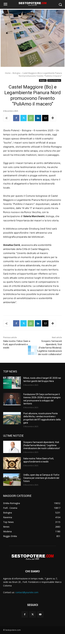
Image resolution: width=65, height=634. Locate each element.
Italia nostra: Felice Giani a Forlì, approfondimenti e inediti (16, 344)
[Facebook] (16, 118)
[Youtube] (40, 614)
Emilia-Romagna (54, 80)
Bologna (16, 73)
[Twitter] (23, 118)
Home (8, 73)
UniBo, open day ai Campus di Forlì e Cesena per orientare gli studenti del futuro (41, 478)
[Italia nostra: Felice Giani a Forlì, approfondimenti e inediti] (12, 463)
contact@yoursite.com (26, 592)
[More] (52, 118)
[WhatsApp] (31, 118)
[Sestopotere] (32, 3)
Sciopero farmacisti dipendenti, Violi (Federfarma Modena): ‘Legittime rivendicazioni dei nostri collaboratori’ (49, 348)
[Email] (45, 118)
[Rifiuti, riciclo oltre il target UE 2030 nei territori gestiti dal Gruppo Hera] (12, 383)
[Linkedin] (38, 118)
